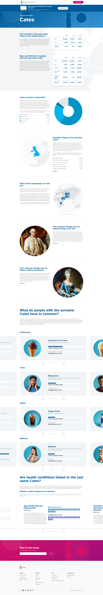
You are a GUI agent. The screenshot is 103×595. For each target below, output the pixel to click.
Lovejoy (44, 200)
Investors (37, 575)
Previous (43, 363)
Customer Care (38, 584)
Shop (78, 2)
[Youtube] (23, 590)
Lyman (21, 200)
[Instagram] (25, 590)
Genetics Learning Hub (40, 582)
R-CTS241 (25, 197)
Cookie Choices (54, 578)
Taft (31, 200)
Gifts (20, 580)
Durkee (48, 200)
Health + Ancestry (23, 575)
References (55, 243)
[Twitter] (28, 590)
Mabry (24, 200)
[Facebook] (21, 590)
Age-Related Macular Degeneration (39, 523)
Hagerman (41, 200)
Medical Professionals (71, 575)
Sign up (51, 553)
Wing (26, 200)
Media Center (38, 578)
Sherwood (35, 200)
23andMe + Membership (24, 578)
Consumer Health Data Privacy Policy (58, 580)
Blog (36, 580)
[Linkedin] (30, 590)
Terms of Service (54, 575)
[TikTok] (33, 590)
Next (63, 363)
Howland (29, 200)
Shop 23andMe (63, 8)
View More (55, 171)
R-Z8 (45, 193)
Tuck (38, 200)
